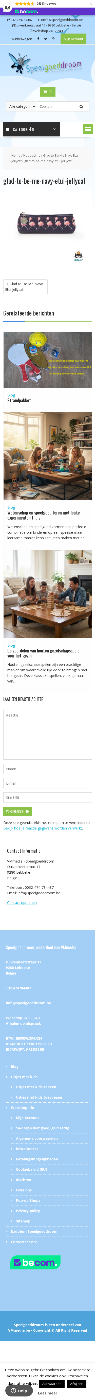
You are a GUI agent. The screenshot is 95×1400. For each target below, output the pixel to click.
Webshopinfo (22, 1107)
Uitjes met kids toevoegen (39, 1097)
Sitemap (23, 1221)
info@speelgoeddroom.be (28, 1003)
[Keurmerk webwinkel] (47, 1263)
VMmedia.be (19, 1330)
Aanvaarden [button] (52, 1383)
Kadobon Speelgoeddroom (34, 1231)
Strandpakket (19, 400)
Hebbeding (31, 155)
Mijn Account (73, 39)
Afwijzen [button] (76, 1383)
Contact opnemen (22, 902)
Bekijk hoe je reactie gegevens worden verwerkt (42, 828)
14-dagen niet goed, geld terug (42, 1128)
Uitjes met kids (24, 1076)
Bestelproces (27, 1148)
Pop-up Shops (28, 1200)
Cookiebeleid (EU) (31, 1169)
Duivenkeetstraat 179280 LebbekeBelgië (23, 968)
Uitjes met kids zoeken (36, 1086)
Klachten (23, 1179)
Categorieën (23, 129)
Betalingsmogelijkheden (37, 1159)
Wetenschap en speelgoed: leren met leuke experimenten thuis (43, 515)
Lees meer (47, 1392)
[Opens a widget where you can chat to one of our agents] (19, 1391)
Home (16, 155)
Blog (11, 395)
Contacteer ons (24, 1241)
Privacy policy (28, 1210)
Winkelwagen (21, 39)
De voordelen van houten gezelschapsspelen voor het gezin (44, 653)
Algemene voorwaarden (37, 1138)
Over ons (24, 1190)
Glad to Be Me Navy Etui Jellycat (24, 286)
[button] (88, 129)
